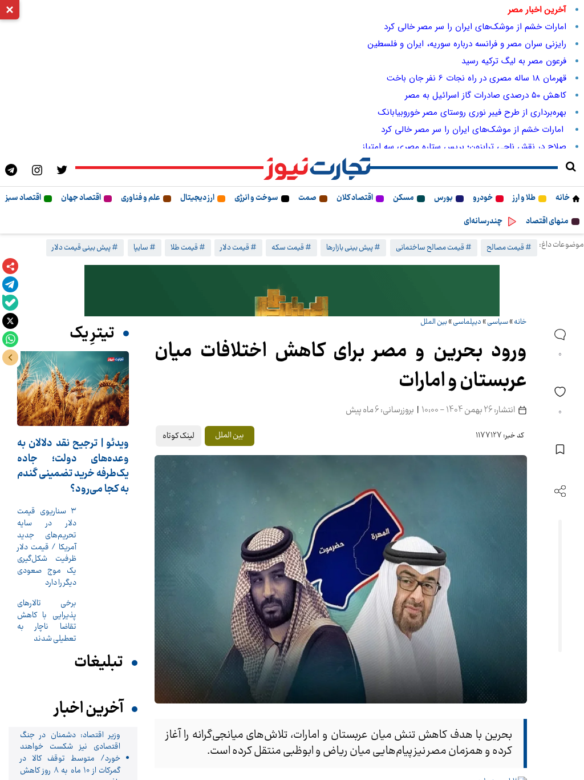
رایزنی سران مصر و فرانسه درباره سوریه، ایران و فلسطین (467, 44)
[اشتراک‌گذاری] (10, 266)
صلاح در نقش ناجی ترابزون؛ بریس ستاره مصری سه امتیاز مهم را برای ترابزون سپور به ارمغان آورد (394, 147)
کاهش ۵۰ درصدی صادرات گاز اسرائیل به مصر (485, 95)
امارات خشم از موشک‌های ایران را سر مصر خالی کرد (475, 27)
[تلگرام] (10, 284)
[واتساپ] (10, 339)
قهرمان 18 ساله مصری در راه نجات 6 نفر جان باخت (476, 78)
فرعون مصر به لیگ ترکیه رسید (513, 61)
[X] (10, 321)
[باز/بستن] (10, 357)
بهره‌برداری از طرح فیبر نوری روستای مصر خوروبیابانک (472, 112)
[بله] (10, 302)
